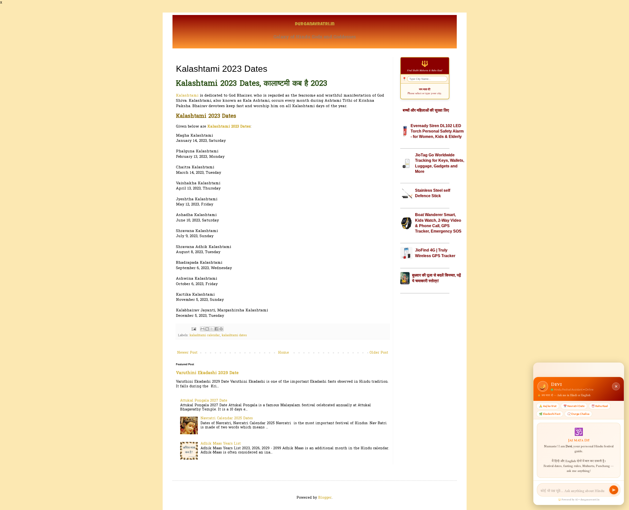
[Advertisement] (424, 374)
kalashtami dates (234, 335)
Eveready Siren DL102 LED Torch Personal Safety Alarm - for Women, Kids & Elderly (437, 131)
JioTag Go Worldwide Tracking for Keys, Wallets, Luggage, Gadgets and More (439, 163)
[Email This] (202, 328)
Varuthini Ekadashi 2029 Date (207, 373)
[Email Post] (193, 329)
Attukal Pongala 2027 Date (203, 400)
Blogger (325, 497)
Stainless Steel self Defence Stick (432, 193)
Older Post (379, 352)
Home (283, 352)
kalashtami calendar (204, 335)
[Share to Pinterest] (221, 328)
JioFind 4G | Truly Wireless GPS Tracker (435, 253)
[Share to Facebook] (216, 328)
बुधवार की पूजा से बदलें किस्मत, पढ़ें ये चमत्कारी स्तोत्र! (436, 278)
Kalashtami (187, 96)
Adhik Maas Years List (220, 443)
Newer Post (187, 352)
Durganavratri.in (314, 24)
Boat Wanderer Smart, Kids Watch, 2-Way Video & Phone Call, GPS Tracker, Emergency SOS (438, 223)
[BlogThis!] (207, 328)
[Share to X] (211, 328)
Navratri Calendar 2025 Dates (226, 418)
